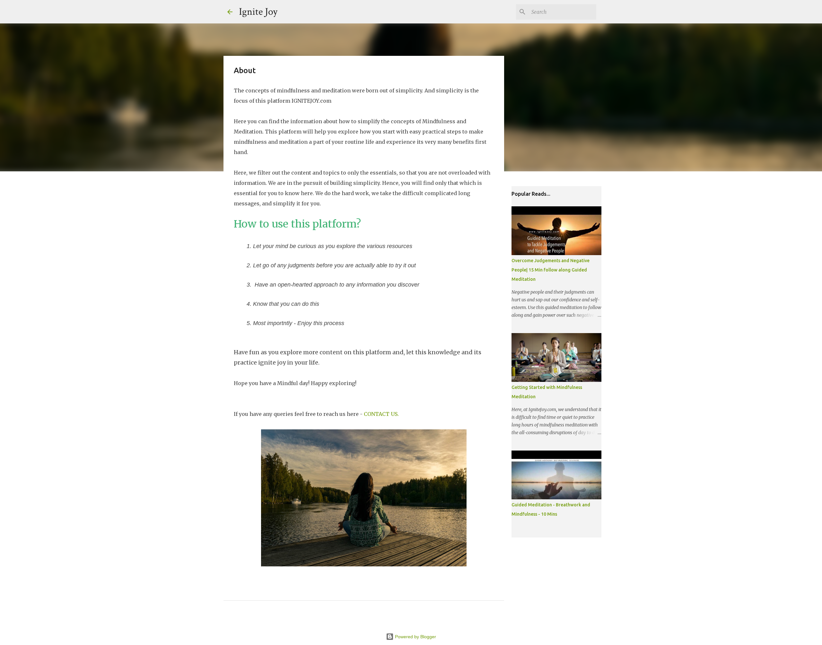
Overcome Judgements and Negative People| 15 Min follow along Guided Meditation (551, 270)
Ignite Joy (258, 11)
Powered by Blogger (415, 636)
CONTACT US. (381, 414)
